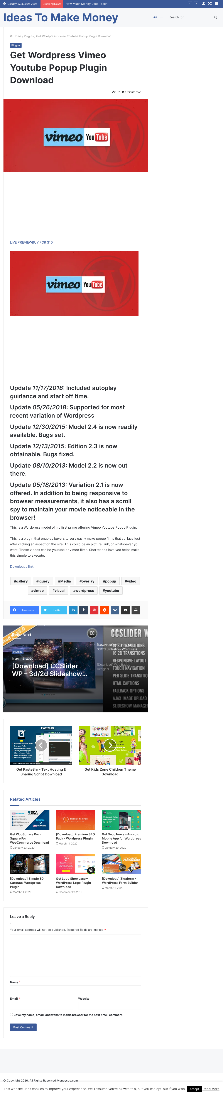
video (131, 581)
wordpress (84, 590)
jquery (44, 581)
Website (84, 998)
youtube (112, 590)
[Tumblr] (83, 610)
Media (65, 581)
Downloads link (22, 566)
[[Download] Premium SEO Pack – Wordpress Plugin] (75, 820)
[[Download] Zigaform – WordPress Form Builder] (121, 864)
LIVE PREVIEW (21, 242)
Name (15, 982)
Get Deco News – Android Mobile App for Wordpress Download (121, 838)
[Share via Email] (125, 610)
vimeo (38, 590)
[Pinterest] (94, 610)
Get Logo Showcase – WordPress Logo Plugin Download (73, 883)
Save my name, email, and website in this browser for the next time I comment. (68, 1015)
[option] (75, 668)
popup (110, 581)
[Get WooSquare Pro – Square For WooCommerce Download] (29, 820)
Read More (211, 1089)
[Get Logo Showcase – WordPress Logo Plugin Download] (75, 864)
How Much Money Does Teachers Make (93, 3)
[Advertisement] (75, 209)
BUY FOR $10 (42, 242)
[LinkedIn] (73, 610)
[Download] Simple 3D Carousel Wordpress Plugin (27, 883)
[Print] (136, 610)
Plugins (29, 36)
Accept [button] (194, 1089)
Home (17, 36)
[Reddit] (104, 610)
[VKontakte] (115, 610)
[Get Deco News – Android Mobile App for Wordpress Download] (121, 820)
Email (15, 998)
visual (59, 590)
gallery (22, 581)
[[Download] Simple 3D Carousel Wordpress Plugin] (29, 864)
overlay (88, 581)
